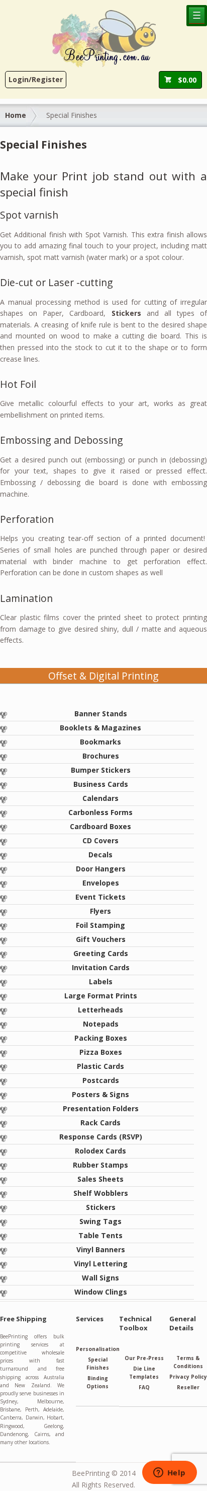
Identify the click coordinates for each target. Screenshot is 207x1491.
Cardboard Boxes (100, 826)
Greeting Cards (100, 953)
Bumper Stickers (101, 770)
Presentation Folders (101, 1108)
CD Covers (100, 840)
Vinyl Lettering (101, 1263)
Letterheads (100, 1009)
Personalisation (98, 1348)
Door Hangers (101, 868)
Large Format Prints (100, 995)
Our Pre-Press (144, 1358)
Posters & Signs (100, 1094)
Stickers (101, 1207)
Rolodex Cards (100, 1151)
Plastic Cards (100, 1066)
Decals (100, 854)
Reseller (188, 1387)
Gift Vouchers (101, 939)
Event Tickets (100, 897)
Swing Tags (100, 1221)
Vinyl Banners (100, 1249)
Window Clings (100, 1292)
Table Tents (100, 1235)
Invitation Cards (101, 967)
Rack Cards (100, 1122)
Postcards (100, 1080)
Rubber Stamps (100, 1165)
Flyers (100, 911)
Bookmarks (100, 742)
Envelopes (100, 883)
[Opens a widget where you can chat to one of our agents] (169, 1473)
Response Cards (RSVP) (100, 1136)
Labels (101, 981)
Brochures (100, 756)
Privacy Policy (188, 1376)
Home (15, 115)
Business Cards (100, 784)
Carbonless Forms (100, 812)
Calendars (100, 798)
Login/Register (36, 79)
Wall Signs (100, 1277)
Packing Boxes (100, 1038)
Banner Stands (100, 713)
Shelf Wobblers (100, 1193)
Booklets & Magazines (100, 727)
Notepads (101, 1024)
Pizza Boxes (100, 1052)
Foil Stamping (100, 925)
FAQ (144, 1387)
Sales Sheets (100, 1179)
